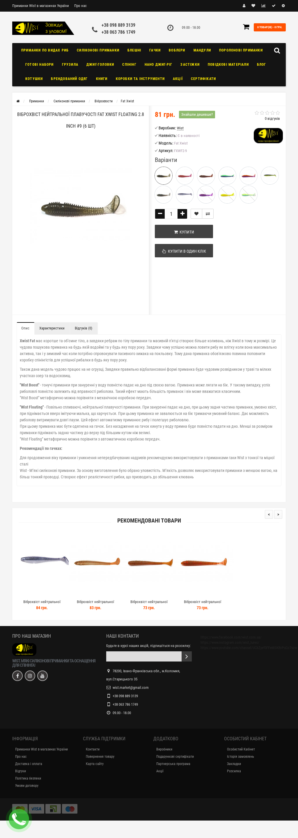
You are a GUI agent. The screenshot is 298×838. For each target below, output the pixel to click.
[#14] (248, 175)
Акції (178, 79)
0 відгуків (272, 118)
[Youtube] (42, 676)
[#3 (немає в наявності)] (206, 194)
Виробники (164, 749)
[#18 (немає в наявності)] (248, 194)
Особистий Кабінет (241, 749)
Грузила (70, 65)
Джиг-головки (100, 65)
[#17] (185, 194)
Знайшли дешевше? (197, 114)
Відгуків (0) (83, 328)
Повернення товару (100, 757)
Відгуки (20, 771)
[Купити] (28, 594)
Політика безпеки (28, 778)
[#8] (185, 175)
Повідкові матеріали (228, 65)
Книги (102, 79)
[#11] (206, 175)
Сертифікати (203, 79)
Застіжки (190, 65)
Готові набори (39, 65)
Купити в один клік (186, 251)
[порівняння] (208, 214)
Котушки (34, 79)
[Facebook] (17, 676)
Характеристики (52, 328)
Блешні (134, 50)
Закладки (234, 764)
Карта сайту (95, 764)
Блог (261, 65)
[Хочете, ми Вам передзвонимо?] (19, 819)
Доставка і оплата (28, 764)
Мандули (202, 50)
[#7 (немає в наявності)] (227, 194)
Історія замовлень (240, 757)
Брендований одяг (69, 79)
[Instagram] (30, 676)
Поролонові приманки (241, 50)
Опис (25, 328)
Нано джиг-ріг (159, 65)
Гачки (155, 50)
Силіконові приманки (98, 50)
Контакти (93, 749)
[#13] (227, 175)
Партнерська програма (173, 764)
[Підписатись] (187, 656)
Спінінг (129, 65)
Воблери (177, 50)
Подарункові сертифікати (175, 757)
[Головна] (18, 101)
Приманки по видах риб (45, 50)
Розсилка (234, 771)
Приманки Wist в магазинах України (40, 5)
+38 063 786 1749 (118, 32)
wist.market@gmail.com (131, 687)
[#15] (270, 175)
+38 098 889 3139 (118, 25)
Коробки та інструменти (140, 79)
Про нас (80, 5)
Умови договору (26, 786)
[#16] (163, 194)
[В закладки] (196, 214)
